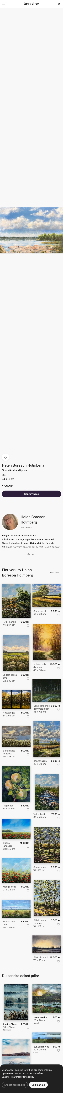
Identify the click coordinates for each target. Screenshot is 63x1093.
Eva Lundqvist (41, 1046)
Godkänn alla (38, 1084)
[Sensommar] (47, 845)
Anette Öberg (10, 1024)
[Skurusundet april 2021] (16, 1057)
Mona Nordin (40, 1017)
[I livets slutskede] (46, 1037)
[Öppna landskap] (16, 829)
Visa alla (54, 572)
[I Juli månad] (16, 601)
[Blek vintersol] (46, 944)
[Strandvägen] (46, 739)
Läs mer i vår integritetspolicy (18, 1076)
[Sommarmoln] (46, 595)
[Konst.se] (31, 4)
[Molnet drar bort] (16, 909)
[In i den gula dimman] (47, 642)
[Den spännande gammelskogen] (46, 690)
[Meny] (4, 4)
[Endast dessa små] (16, 653)
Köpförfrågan (31, 494)
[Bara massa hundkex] (16, 736)
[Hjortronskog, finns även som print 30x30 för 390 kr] (46, 999)
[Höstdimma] (16, 1002)
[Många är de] (16, 870)
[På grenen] (16, 784)
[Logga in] (59, 4)
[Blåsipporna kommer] (47, 898)
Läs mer (31, 554)
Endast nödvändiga (14, 1084)
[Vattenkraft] (47, 792)
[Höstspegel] (16, 699)
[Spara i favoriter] (5, 457)
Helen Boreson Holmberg (23, 465)
